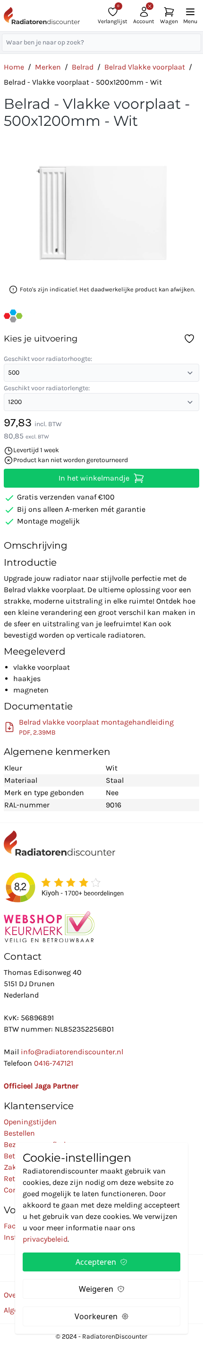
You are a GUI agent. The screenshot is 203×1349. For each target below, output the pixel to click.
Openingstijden (30, 1121)
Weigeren (96, 1289)
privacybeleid (45, 1239)
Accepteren (96, 1262)
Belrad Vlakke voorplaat (144, 66)
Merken (48, 66)
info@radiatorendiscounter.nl (72, 1051)
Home (14, 66)
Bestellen (19, 1133)
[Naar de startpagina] (42, 15)
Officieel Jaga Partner (41, 1085)
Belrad (82, 66)
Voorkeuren (96, 1316)
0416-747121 (53, 1063)
